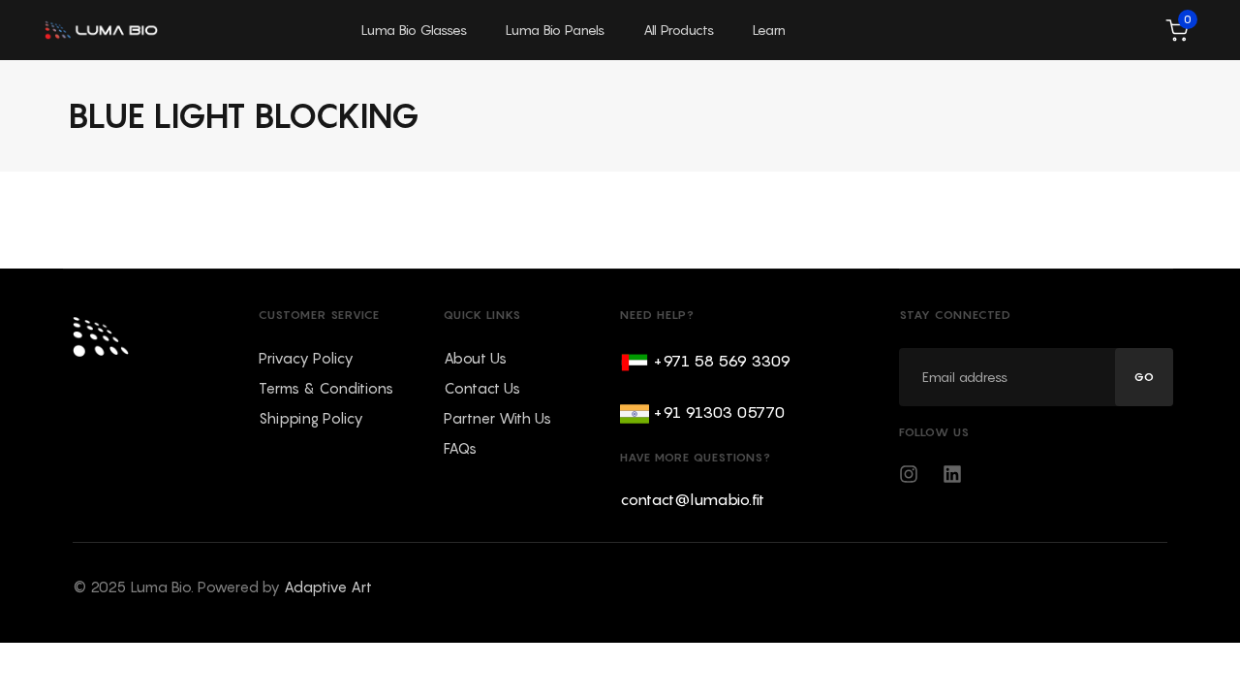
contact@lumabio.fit (692, 499)
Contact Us (482, 388)
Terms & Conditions (326, 388)
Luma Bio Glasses (414, 29)
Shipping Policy (311, 418)
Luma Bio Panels (555, 29)
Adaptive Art (328, 586)
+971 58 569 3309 (721, 360)
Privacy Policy (306, 357)
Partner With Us (497, 418)
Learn (769, 29)
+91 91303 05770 (719, 412)
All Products (678, 29)
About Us (475, 357)
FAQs (460, 448)
